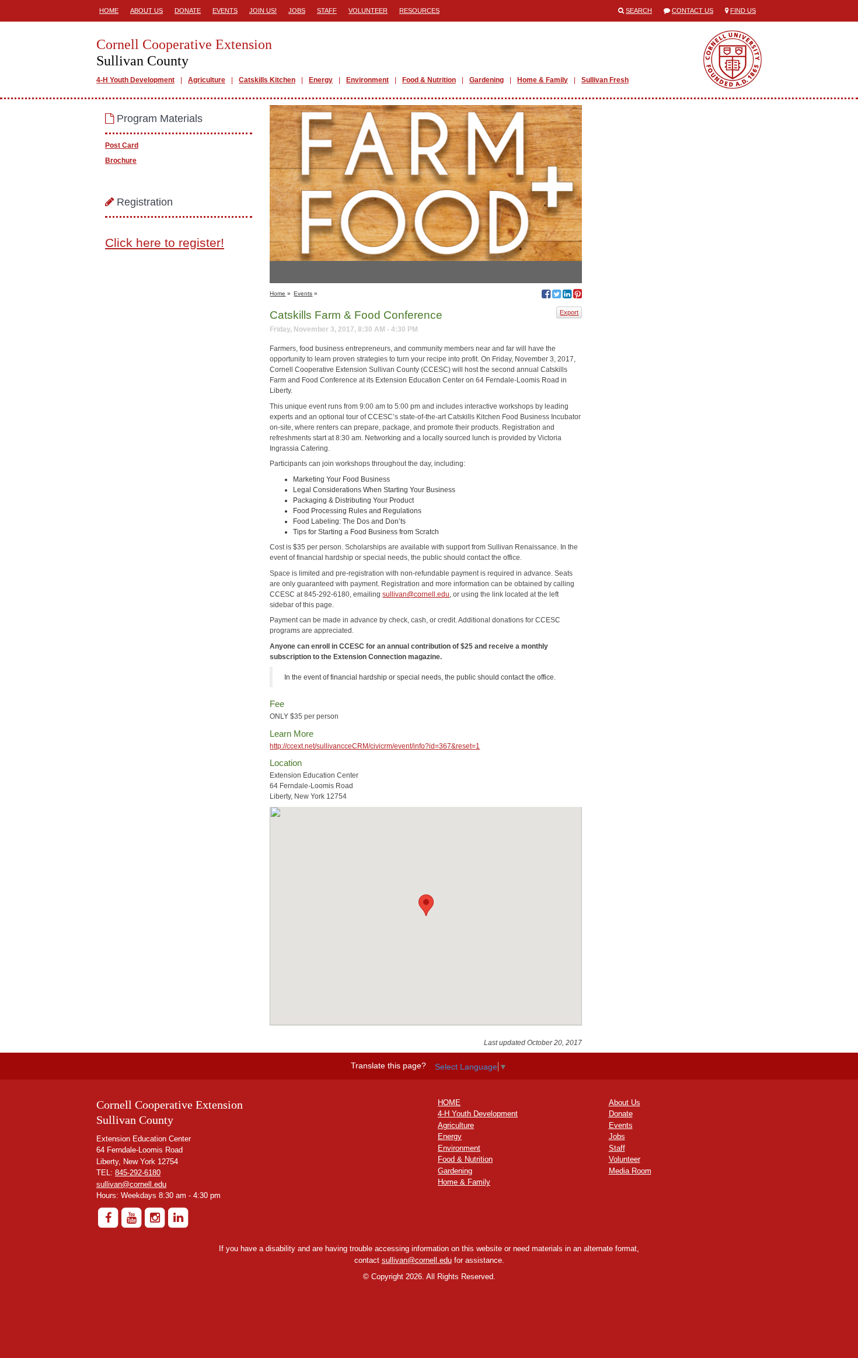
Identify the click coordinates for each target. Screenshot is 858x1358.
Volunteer (368, 10)
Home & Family (542, 80)
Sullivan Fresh (605, 80)
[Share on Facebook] (546, 295)
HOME (449, 1102)
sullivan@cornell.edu (415, 594)
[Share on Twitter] (556, 295)
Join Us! (263, 10)
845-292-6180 (138, 1172)
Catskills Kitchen (267, 80)
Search (639, 10)
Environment (367, 80)
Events (225, 10)
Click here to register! (164, 242)
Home (108, 10)
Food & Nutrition (429, 80)
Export (569, 312)
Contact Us (692, 10)
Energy (321, 80)
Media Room (630, 1171)
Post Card (121, 145)
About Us (146, 10)
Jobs (296, 10)
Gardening (486, 80)
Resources (419, 10)
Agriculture (206, 80)
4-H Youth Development (135, 80)
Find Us (743, 10)
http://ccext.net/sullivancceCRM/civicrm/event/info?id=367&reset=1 (375, 746)
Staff (327, 10)
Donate (188, 10)
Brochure (121, 160)
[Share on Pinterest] (577, 295)
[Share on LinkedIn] (567, 295)
